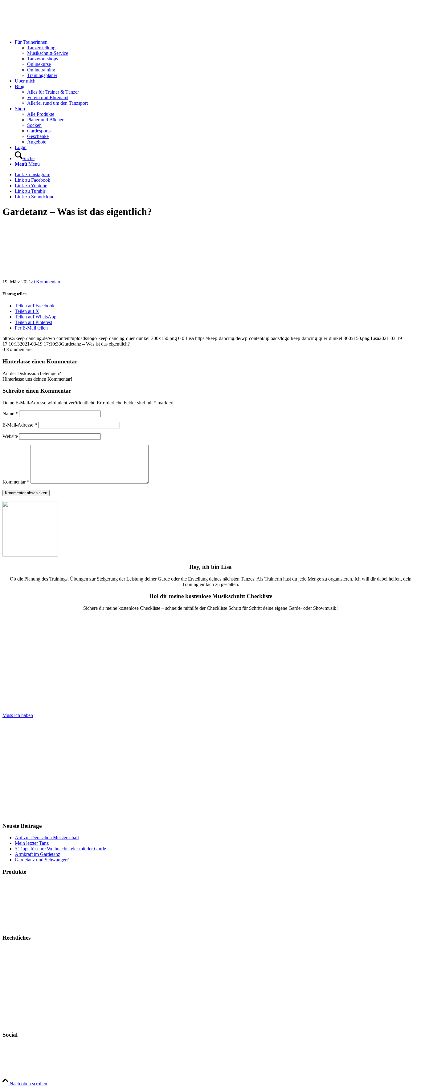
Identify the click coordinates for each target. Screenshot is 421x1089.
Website (10, 436)
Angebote (12, 925)
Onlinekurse (14, 894)
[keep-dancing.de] (48, 31)
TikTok (9, 1067)
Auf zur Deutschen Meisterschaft (47, 837)
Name (10, 413)
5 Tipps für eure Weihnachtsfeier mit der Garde (60, 848)
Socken (9, 915)
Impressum (13, 949)
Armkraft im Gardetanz (37, 854)
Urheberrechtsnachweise (26, 980)
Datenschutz (14, 970)
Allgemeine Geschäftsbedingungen (36, 959)
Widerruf (11, 1001)
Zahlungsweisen (18, 991)
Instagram (12, 1046)
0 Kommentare (46, 281)
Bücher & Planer (18, 883)
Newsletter (12, 1022)
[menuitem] (217, 58)
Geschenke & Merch (22, 904)
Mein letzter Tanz (32, 843)
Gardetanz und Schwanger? (42, 859)
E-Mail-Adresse (19, 424)
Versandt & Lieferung (23, 1012)
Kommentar (15, 481)
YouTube (12, 1057)
